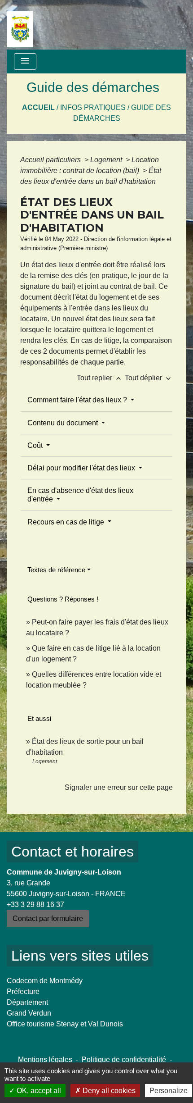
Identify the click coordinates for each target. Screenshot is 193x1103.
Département (27, 1002)
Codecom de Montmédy (45, 980)
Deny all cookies (108, 1090)
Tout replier (100, 378)
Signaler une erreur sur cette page (119, 787)
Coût (35, 445)
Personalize (168, 1090)
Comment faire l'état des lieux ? (78, 400)
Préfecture (23, 991)
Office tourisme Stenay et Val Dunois (65, 1024)
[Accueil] (20, 25)
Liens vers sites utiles (80, 956)
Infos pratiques (93, 107)
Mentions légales (45, 1059)
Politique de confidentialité (124, 1059)
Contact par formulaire (48, 918)
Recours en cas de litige (66, 522)
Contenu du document (63, 423)
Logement (107, 160)
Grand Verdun (29, 1013)
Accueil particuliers (51, 160)
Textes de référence (56, 570)
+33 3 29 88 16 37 (35, 904)
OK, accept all (38, 1090)
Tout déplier (149, 378)
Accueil (38, 107)
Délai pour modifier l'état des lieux (82, 468)
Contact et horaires (72, 851)
